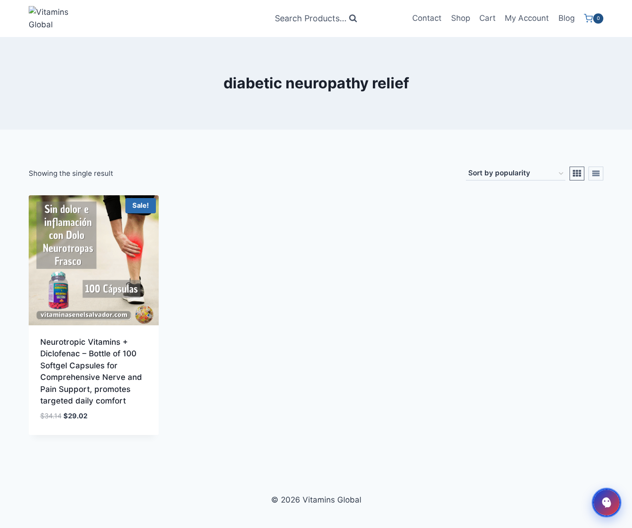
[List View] (596, 173)
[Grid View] (577, 173)
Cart (487, 18)
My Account (527, 18)
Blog (566, 18)
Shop (460, 18)
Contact (426, 18)
